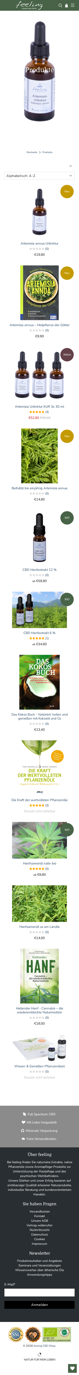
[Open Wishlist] (72, 1368)
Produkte (47, 152)
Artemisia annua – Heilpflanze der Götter (40, 325)
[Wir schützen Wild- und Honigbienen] (33, 1342)
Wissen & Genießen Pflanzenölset (39, 1066)
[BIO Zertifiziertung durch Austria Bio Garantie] (57, 1342)
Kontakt (39, 1216)
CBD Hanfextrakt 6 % (39, 633)
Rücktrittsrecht (40, 1230)
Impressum (39, 1244)
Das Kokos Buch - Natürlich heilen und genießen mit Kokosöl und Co (39, 716)
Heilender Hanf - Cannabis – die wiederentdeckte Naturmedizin (39, 1010)
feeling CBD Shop (44, 1346)
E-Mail (9, 1284)
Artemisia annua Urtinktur (39, 243)
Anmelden (39, 1304)
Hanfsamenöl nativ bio (39, 863)
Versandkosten (39, 1211)
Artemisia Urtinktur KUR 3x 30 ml (39, 406)
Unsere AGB (39, 1221)
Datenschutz (39, 1234)
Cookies (39, 1239)
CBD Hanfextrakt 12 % (40, 570)
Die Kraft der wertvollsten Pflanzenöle (39, 800)
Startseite (32, 152)
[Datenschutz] (16, 1342)
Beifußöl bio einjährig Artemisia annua (39, 488)
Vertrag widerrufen (39, 1225)
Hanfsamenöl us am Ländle (39, 927)
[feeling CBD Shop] (29, 5)
